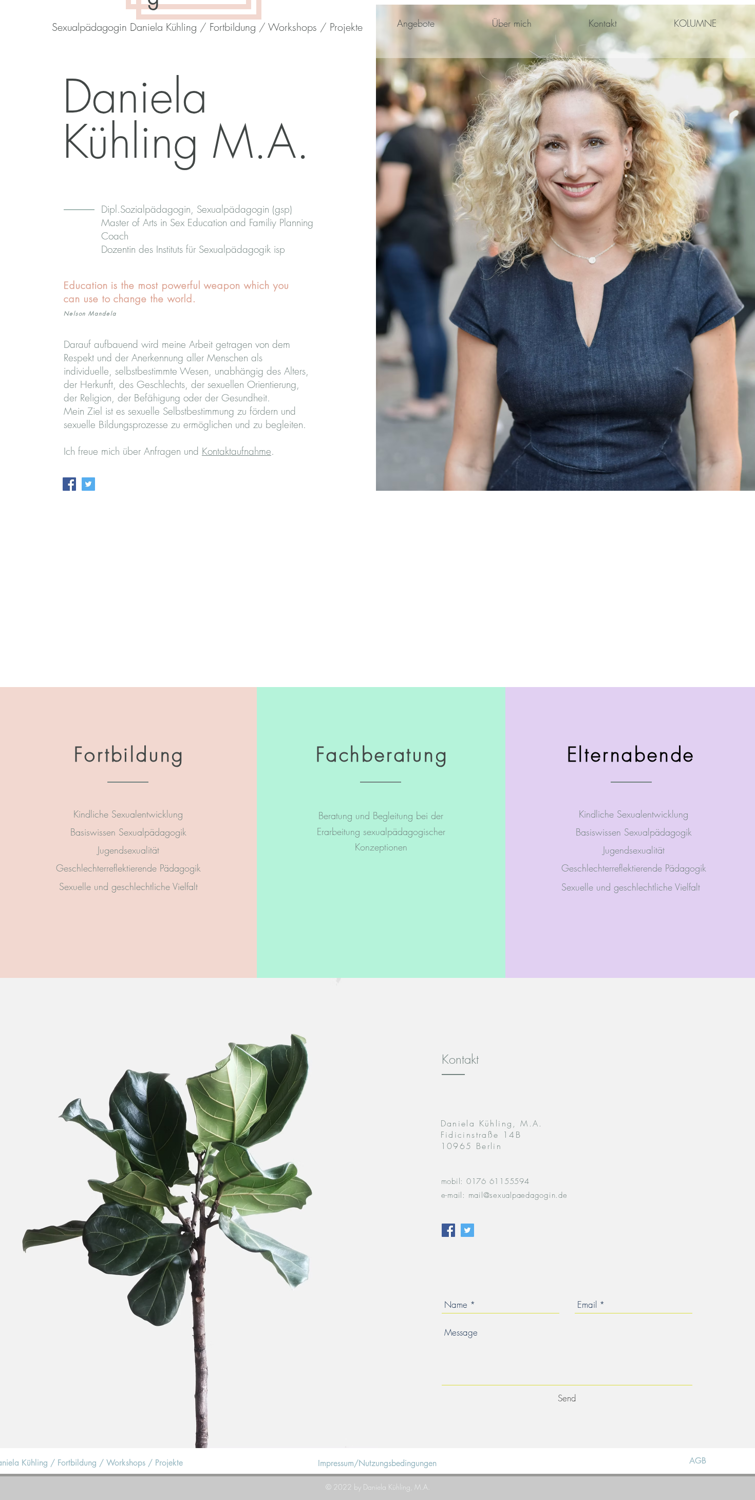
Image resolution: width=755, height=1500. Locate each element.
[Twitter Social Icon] (88, 484)
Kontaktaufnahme (236, 451)
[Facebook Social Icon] (69, 484)
